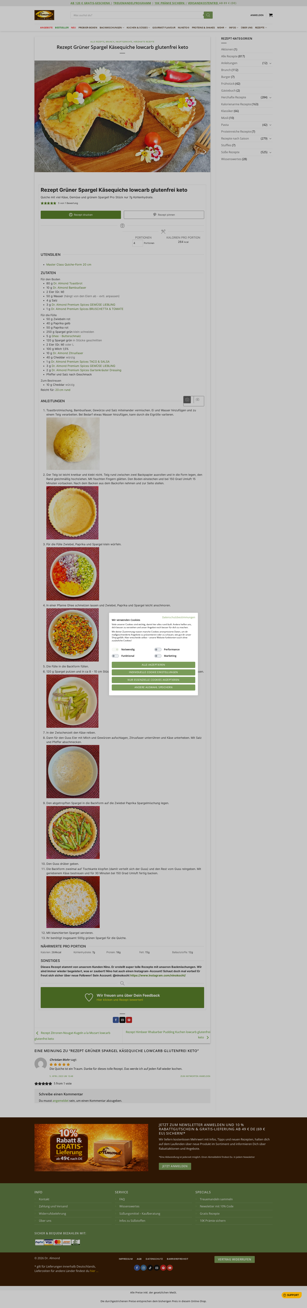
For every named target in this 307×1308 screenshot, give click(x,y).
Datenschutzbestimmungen (178, 617)
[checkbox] (115, 649)
